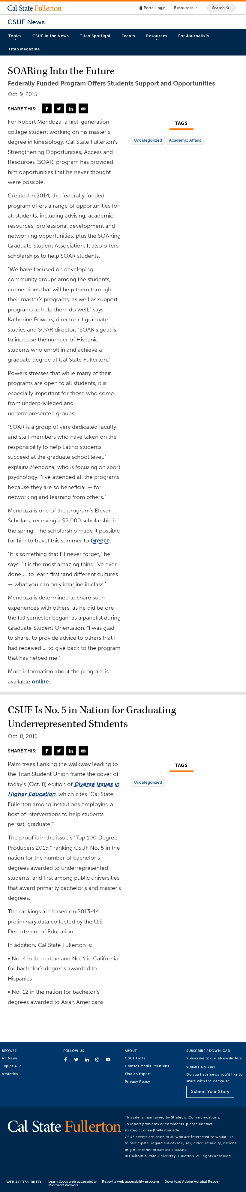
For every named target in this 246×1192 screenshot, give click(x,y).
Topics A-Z (11, 1066)
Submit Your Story (210, 1091)
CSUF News (26, 22)
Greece (100, 540)
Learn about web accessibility (72, 1181)
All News (10, 1058)
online (40, 681)
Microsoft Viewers (63, 1185)
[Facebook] (46, 108)
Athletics (10, 1073)
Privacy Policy (137, 1081)
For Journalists (193, 36)
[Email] (83, 108)
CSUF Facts (135, 1058)
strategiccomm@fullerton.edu (152, 1130)
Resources (186, 8)
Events (128, 36)
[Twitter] (59, 108)
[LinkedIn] (71, 108)
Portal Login (152, 7)
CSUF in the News (50, 36)
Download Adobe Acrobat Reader (192, 1181)
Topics (15, 36)
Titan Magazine (24, 49)
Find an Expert (138, 1073)
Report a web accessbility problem (130, 1181)
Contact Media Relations (147, 1066)
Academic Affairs (185, 140)
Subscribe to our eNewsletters (214, 1058)
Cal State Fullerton (35, 7)
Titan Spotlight (95, 36)
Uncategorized (148, 140)
